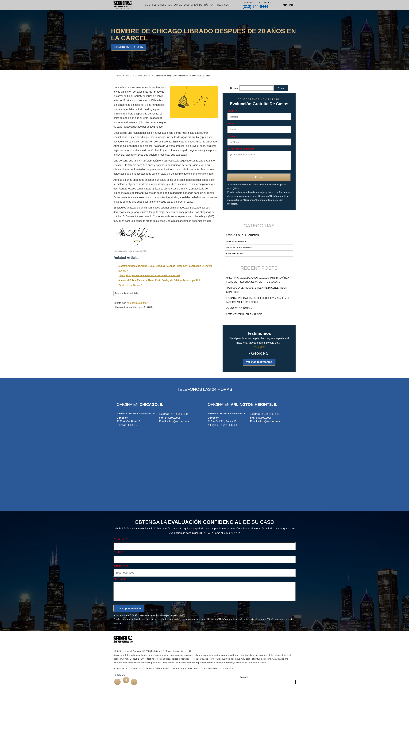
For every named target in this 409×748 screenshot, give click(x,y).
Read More (259, 347)
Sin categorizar (235, 253)
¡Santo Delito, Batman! (130, 285)
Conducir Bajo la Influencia (242, 235)
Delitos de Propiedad (238, 247)
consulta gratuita (128, 47)
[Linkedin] (134, 682)
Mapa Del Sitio (209, 668)
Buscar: (234, 88)
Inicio (147, 5)
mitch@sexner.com (178, 421)
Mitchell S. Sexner (137, 303)
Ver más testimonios (259, 361)
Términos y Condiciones (185, 668)
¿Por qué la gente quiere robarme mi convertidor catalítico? (149, 275)
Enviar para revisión (129, 608)
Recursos (223, 5)
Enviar (259, 177)
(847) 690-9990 (270, 414)
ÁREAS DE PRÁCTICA (202, 5)
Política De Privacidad (157, 668)
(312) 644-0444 (255, 6)
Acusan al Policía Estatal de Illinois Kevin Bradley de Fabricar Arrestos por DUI (159, 280)
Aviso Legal (137, 668)
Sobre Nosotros (162, 5)
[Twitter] (126, 680)
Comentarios (226, 668)
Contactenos (181, 5)
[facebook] (117, 682)
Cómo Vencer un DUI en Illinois (244, 314)
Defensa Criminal (236, 241)
